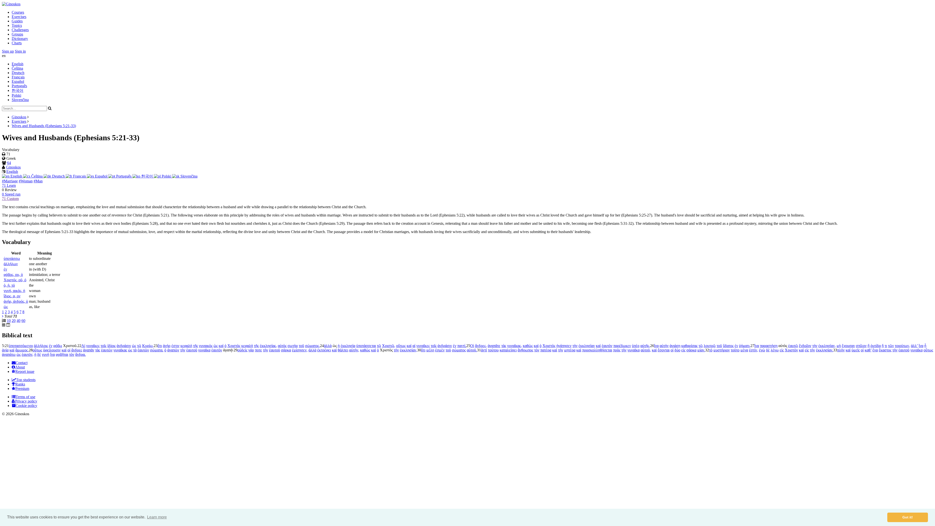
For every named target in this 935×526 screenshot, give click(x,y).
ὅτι (160, 346)
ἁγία (5, 350)
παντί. (461, 346)
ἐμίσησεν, (300, 350)
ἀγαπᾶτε (494, 346)
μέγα (744, 350)
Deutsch (18, 73)
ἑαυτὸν (607, 346)
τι (886, 346)
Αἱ (83, 346)
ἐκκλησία (348, 346)
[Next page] (2, 316)
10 (9, 321)
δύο (677, 350)
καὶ (221, 346)
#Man (38, 181)
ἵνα (656, 346)
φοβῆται (62, 354)
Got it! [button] (907, 517)
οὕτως (401, 346)
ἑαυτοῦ (191, 350)
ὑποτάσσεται (366, 346)
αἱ (413, 346)
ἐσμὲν (440, 350)
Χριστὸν (791, 350)
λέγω (775, 350)
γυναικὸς (206, 346)
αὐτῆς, (645, 346)
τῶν (891, 346)
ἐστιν (175, 346)
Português (19, 86)
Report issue (24, 371)
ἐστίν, (753, 350)
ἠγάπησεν (563, 346)
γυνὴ (45, 354)
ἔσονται (664, 350)
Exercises (19, 17)
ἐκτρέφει (324, 350)
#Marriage (10, 181)
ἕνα (875, 350)
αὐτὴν (664, 346)
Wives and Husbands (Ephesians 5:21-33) (44, 126)
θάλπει (343, 350)
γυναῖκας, (514, 346)
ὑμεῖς (855, 350)
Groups (17, 34)
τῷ (139, 346)
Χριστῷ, (388, 346)
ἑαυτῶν (106, 350)
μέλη (430, 350)
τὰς (503, 346)
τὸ (710, 350)
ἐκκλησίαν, (827, 346)
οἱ (68, 350)
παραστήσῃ (768, 346)
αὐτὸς (282, 346)
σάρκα (286, 350)
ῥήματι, (744, 346)
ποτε (258, 350)
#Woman (26, 181)
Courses (18, 12)
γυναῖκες (93, 346)
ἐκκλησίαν (587, 346)
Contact (22, 363)
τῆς (195, 346)
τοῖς (103, 346)
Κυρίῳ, (148, 346)
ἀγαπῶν (173, 350)
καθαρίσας (689, 346)
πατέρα (545, 350)
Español (18, 81)
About (20, 367)
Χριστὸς (233, 346)
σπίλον (861, 346)
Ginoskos (19, 117)
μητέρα (569, 350)
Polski (16, 95)
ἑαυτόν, (27, 354)
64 (9, 163)
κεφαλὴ (186, 346)
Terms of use (25, 397)
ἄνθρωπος (525, 350)
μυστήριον (721, 350)
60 (23, 321)
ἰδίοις (111, 346)
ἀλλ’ (914, 346)
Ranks (20, 384)
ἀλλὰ (328, 346)
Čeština (17, 68)
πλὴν (841, 350)
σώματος (459, 350)
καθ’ (868, 350)
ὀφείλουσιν (52, 350)
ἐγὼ (762, 350)
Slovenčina (20, 100)
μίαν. (701, 350)
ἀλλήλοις (41, 346)
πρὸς (616, 350)
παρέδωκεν (622, 346)
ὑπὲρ (635, 346)
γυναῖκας (120, 350)
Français (18, 77)
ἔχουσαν (848, 346)
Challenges (20, 30)
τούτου (493, 350)
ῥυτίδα (875, 346)
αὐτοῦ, (646, 350)
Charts (17, 43)
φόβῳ (57, 346)
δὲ (768, 350)
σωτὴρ (293, 346)
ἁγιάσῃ (675, 346)
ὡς (134, 346)
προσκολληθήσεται (597, 350)
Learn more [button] (157, 517)
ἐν (50, 346)
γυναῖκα (204, 350)
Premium (22, 388)
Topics (17, 25)
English (17, 64)
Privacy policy (26, 401)
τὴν (575, 346)
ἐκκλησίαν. (824, 350)
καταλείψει (508, 350)
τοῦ (301, 346)
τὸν (536, 350)
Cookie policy (26, 406)
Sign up (8, 51)
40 (18, 321)
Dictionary (20, 39)
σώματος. (312, 346)
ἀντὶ (484, 350)
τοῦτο (735, 350)
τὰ (135, 350)
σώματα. (156, 350)
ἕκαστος (885, 350)
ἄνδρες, (481, 346)
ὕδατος (728, 346)
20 (14, 321)
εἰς (683, 350)
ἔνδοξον (805, 346)
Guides (17, 21)
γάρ (251, 350)
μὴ (839, 346)
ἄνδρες (76, 350)
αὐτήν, (354, 350)
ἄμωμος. (22, 350)
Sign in (20, 51)
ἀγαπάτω (9, 354)
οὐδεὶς (242, 350)
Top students (26, 380)
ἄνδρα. (80, 354)
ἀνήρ (166, 346)
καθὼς (528, 346)
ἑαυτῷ (793, 346)
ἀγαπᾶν (88, 350)
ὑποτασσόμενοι (21, 346)
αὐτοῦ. (472, 350)
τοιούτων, (902, 346)
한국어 (17, 90)
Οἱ (472, 346)
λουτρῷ (710, 346)
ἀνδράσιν (124, 346)
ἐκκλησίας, (268, 346)
